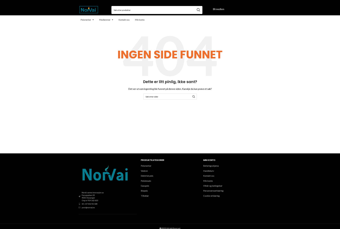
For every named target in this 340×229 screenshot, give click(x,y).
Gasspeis (145, 185)
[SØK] (198, 10)
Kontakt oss (124, 19)
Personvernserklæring (213, 190)
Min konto (140, 19)
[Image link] (105, 174)
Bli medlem (218, 9)
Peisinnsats (146, 181)
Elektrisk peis (147, 175)
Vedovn (144, 171)
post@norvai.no (88, 207)
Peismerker (86, 19)
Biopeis (144, 190)
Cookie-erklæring (211, 195)
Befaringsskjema (211, 165)
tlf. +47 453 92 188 (89, 204)
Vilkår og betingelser (212, 185)
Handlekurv (208, 171)
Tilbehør (145, 195)
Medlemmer (104, 19)
